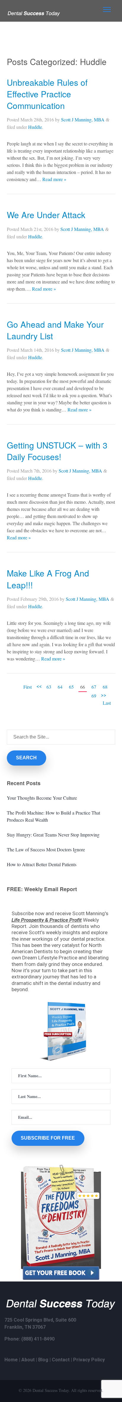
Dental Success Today (51, 1390)
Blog (43, 1360)
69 (94, 696)
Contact (61, 1360)
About (28, 1360)
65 (71, 687)
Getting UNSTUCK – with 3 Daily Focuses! (57, 450)
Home (11, 1360)
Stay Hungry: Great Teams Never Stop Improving (53, 834)
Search (26, 757)
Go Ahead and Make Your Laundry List (55, 330)
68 (105, 687)
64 (60, 687)
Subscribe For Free (48, 1137)
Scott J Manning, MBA (83, 119)
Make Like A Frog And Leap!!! (48, 578)
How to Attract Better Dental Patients (41, 864)
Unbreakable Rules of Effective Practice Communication (47, 93)
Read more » (54, 179)
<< (39, 685)
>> (103, 694)
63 (48, 687)
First (27, 687)
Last (107, 703)
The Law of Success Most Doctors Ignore (46, 849)
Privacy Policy (89, 1360)
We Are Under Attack (46, 215)
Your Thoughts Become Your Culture (42, 798)
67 (94, 687)
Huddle (35, 127)
